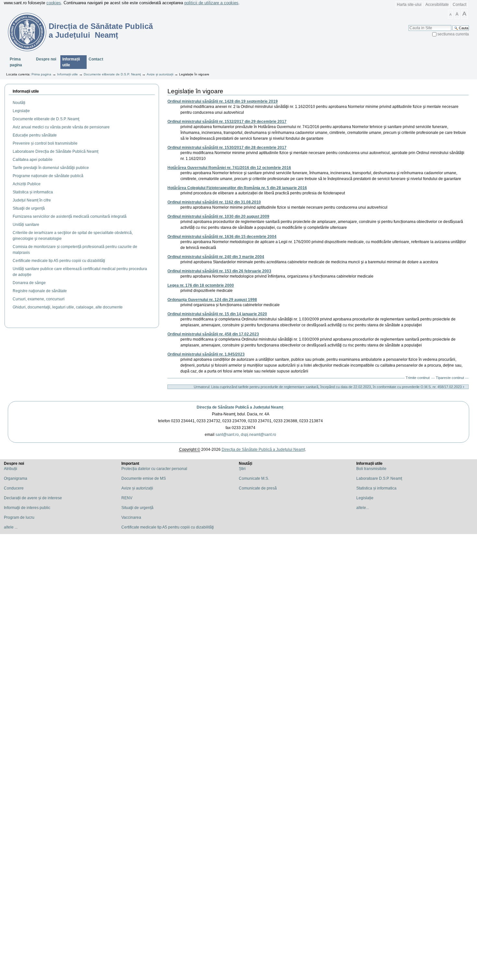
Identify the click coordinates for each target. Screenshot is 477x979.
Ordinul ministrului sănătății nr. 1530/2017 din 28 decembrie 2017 (227, 147)
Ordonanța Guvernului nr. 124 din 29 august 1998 (212, 299)
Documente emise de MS (143, 478)
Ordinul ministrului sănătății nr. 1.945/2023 (206, 354)
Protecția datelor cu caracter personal (154, 468)
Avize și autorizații (160, 74)
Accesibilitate (437, 4)
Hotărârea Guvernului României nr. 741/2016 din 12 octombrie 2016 (229, 167)
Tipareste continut (450, 378)
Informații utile (71, 62)
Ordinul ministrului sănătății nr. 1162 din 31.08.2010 (214, 202)
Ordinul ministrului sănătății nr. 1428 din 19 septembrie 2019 (222, 101)
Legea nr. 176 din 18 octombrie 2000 (200, 285)
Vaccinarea (131, 517)
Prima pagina (16, 62)
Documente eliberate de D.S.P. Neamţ (112, 74)
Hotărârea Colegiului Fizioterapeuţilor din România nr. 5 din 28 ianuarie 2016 (237, 188)
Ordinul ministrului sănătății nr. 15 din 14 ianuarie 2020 (217, 314)
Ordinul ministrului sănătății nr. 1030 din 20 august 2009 (218, 216)
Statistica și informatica (376, 488)
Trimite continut (418, 378)
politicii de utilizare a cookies (211, 2)
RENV (126, 498)
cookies (53, 2)
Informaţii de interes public (27, 507)
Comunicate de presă (258, 488)
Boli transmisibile (371, 468)
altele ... (11, 527)
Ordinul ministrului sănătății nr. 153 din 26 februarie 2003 (219, 271)
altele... (362, 507)
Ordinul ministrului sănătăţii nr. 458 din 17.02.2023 (213, 334)
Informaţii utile (26, 91)
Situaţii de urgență (137, 507)
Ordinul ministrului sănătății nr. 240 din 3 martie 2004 (215, 257)
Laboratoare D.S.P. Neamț (379, 478)
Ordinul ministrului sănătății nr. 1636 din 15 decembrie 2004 (221, 236)
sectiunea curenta (453, 34)
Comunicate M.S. (254, 478)
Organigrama (15, 478)
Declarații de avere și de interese (33, 498)
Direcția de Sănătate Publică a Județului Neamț (240, 407)
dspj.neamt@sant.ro (258, 434)
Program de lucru (19, 517)
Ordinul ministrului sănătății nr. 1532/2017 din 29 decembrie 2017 (227, 121)
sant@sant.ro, (227, 434)
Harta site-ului (409, 4)
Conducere (14, 488)
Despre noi (46, 59)
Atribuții (10, 468)
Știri (242, 468)
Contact (459, 4)
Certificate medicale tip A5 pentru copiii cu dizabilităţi (167, 527)
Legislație (364, 498)
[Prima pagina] (23, 32)
